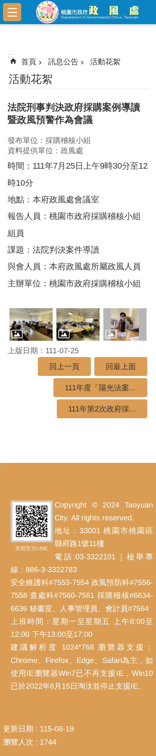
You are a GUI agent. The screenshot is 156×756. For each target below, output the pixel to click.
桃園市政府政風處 (90, 12)
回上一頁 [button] (64, 366)
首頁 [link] (28, 61)
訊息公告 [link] (63, 61)
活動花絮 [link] (105, 61)
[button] (31, 324)
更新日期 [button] (18, 729)
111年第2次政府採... (102, 409)
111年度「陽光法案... (100, 387)
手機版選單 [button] (12, 12)
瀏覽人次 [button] (18, 742)
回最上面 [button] (121, 366)
